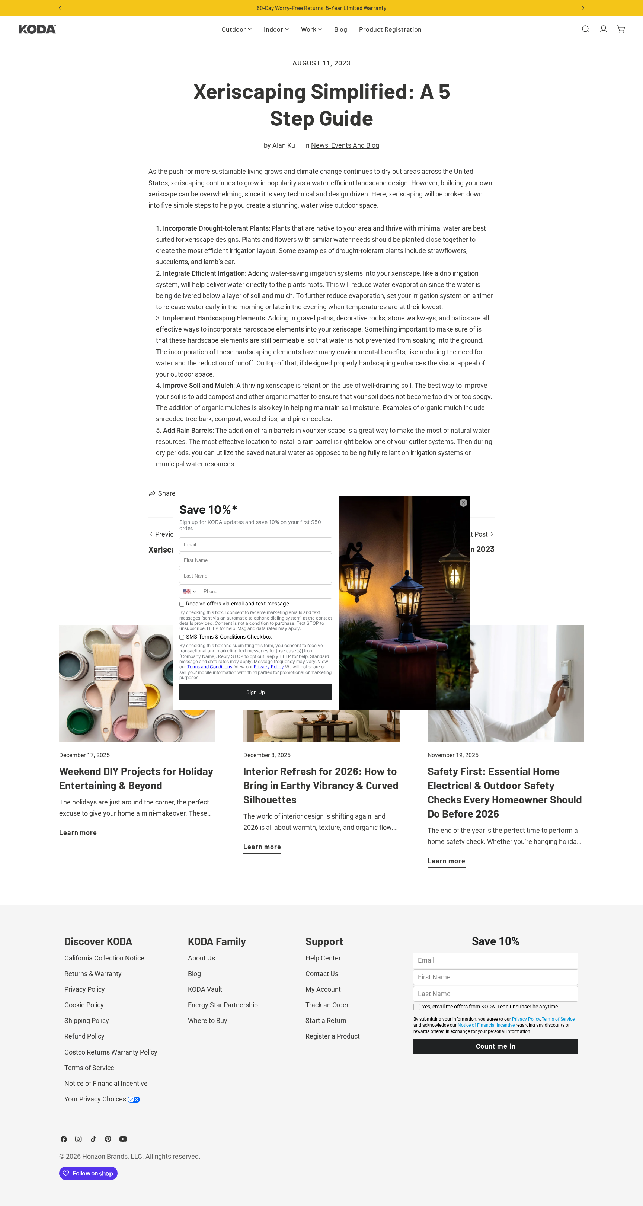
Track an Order (327, 1005)
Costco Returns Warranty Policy (110, 1052)
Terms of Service (89, 1068)
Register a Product (332, 1036)
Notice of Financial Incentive (106, 1083)
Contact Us (321, 974)
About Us (201, 958)
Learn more (78, 832)
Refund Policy (84, 1036)
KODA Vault (205, 989)
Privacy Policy (84, 989)
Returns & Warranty (93, 974)
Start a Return (325, 1020)
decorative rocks (360, 318)
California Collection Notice (104, 958)
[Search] (585, 29)
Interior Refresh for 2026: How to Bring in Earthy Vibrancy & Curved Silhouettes (321, 785)
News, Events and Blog (345, 145)
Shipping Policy (86, 1020)
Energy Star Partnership (223, 1005)
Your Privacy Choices (96, 1099)
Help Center (323, 958)
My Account (323, 989)
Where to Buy (207, 1020)
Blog (194, 974)
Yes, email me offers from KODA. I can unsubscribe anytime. (490, 1007)
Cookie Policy (84, 1005)
